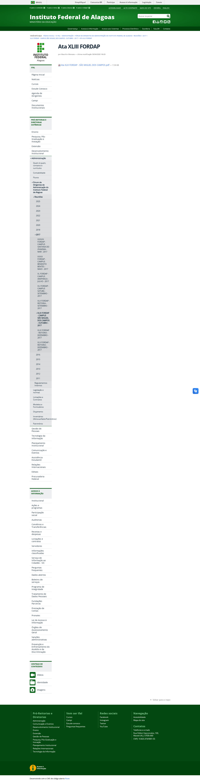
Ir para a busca (67, 8)
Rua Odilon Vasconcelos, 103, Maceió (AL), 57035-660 (146, 734)
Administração (67, 36)
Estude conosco (73, 723)
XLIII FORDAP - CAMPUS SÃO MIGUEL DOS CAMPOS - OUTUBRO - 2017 (54, 38)
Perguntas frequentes (75, 726)
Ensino (36, 730)
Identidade (42, 682)
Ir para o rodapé (83, 8)
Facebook (154, 21)
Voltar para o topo (161, 699)
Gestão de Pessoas (41, 736)
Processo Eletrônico (130, 29)
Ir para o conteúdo (37, 8)
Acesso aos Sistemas (110, 29)
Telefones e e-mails (141, 730)
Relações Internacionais (43, 748)
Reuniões (137, 36)
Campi (69, 720)
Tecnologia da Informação (44, 751)
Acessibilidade (115, 8)
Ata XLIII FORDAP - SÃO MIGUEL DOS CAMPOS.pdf (85, 65)
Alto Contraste (130, 8)
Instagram (161, 21)
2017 (144, 36)
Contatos (166, 29)
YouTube (157, 21)
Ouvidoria (146, 29)
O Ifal (58, 36)
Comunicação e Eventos (43, 724)
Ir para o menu (53, 8)
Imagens (41, 689)
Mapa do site (145, 8)
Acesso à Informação (89, 29)
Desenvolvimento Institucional (46, 727)
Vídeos (40, 674)
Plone (67, 778)
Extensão (37, 733)
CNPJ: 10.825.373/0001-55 (144, 739)
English (166, 8)
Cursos (69, 717)
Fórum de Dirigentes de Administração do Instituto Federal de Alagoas (103, 36)
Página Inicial (48, 36)
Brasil (39, 2)
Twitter (165, 21)
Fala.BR (156, 29)
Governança (73, 29)
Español (157, 8)
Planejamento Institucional (44, 745)
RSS (168, 21)
